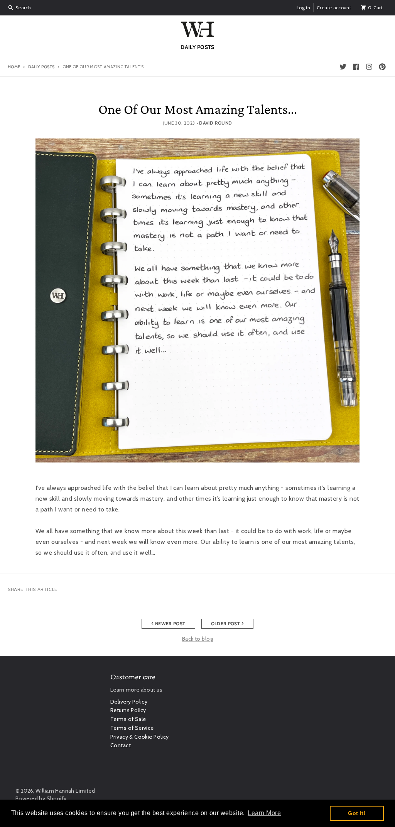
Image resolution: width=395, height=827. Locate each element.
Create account (334, 7)
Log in (303, 7)
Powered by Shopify (41, 798)
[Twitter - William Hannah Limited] (343, 67)
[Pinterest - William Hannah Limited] (382, 67)
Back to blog (197, 638)
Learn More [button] (264, 813)
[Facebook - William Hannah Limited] (356, 67)
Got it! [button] (357, 813)
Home (14, 66)
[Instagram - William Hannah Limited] (369, 67)
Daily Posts (41, 66)
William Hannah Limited (65, 790)
